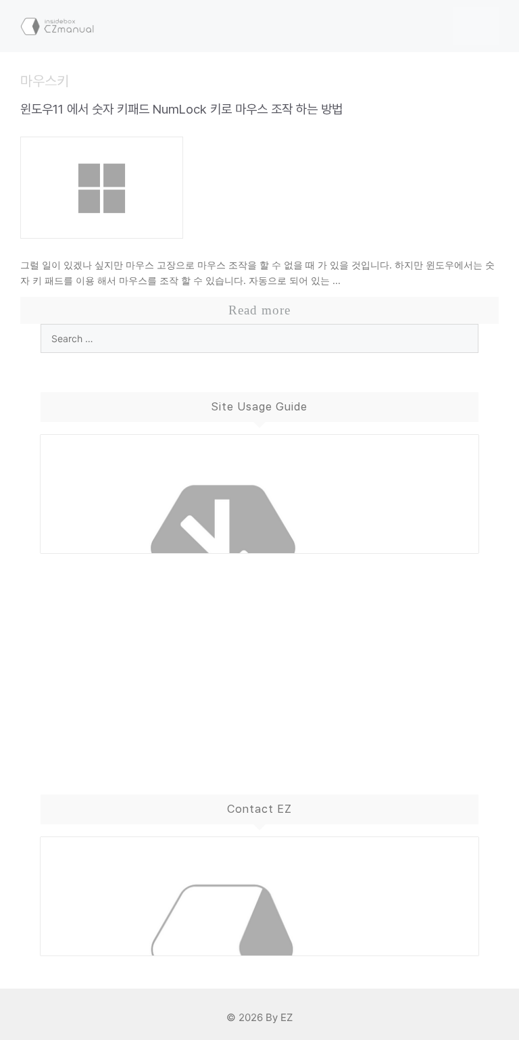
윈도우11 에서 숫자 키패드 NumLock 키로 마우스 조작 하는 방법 (181, 109)
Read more (259, 310)
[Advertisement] (259, 660)
